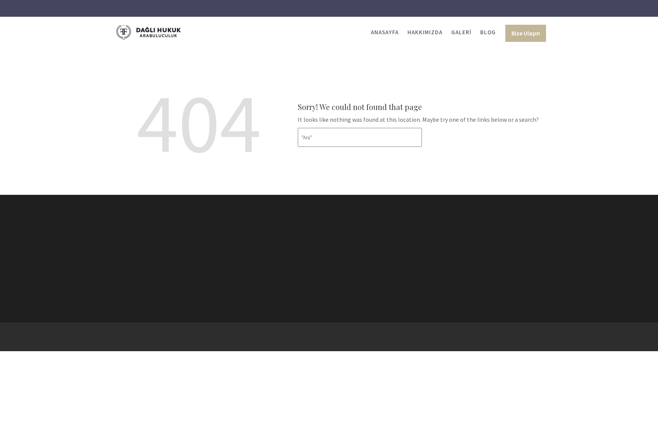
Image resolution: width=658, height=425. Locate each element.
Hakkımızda (424, 32)
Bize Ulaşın (525, 33)
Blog (488, 32)
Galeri (461, 32)
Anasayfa (385, 32)
